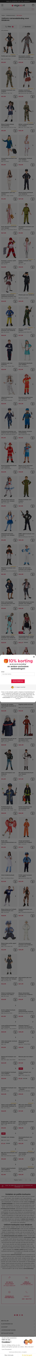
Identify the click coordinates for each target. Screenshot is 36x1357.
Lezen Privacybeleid (6, 1349)
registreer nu (18, 681)
